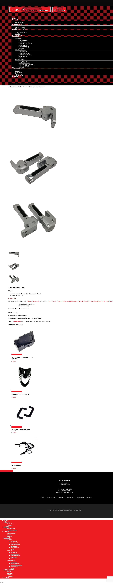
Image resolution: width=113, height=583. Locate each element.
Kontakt (6, 577)
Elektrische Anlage (15, 542)
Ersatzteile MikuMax (17, 87)
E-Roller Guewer (11, 550)
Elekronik (53, 301)
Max (85, 301)
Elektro (59, 301)
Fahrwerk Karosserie (29, 87)
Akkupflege (9, 573)
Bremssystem (14, 541)
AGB (42, 497)
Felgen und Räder (15, 566)
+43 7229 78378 (67, 489)
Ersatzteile (7, 538)
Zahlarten (61, 497)
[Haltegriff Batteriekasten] (24, 425)
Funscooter (9, 525)
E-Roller (6, 527)
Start (9, 87)
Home (6, 520)
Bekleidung (9, 536)
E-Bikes (6, 531)
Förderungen (10, 576)
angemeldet (17, 321)
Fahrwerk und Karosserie (16, 565)
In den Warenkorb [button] (16, 354)
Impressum (80, 497)
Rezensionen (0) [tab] (24, 306)
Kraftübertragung (15, 547)
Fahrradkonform (11, 528)
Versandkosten (51, 497)
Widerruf (89, 497)
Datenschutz (70, 497)
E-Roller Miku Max (11, 560)
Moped (99, 301)
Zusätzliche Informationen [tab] (26, 304)
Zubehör (9, 534)
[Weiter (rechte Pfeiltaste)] (2, 582)
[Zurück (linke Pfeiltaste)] (0, 582)
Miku (88, 301)
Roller (103, 301)
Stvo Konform (10, 523)
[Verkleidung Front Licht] (24, 390)
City (49, 301)
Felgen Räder (14, 546)
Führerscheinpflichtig (12, 530)
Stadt (107, 301)
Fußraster (80, 301)
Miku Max (94, 301)
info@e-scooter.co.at (67, 492)
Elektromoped (66, 301)
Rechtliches (10, 574)
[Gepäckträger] (24, 461)
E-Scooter (7, 522)
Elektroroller (73, 301)
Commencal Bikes (11, 533)
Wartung (9, 571)
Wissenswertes (9, 569)
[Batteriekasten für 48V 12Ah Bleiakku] (24, 353)
